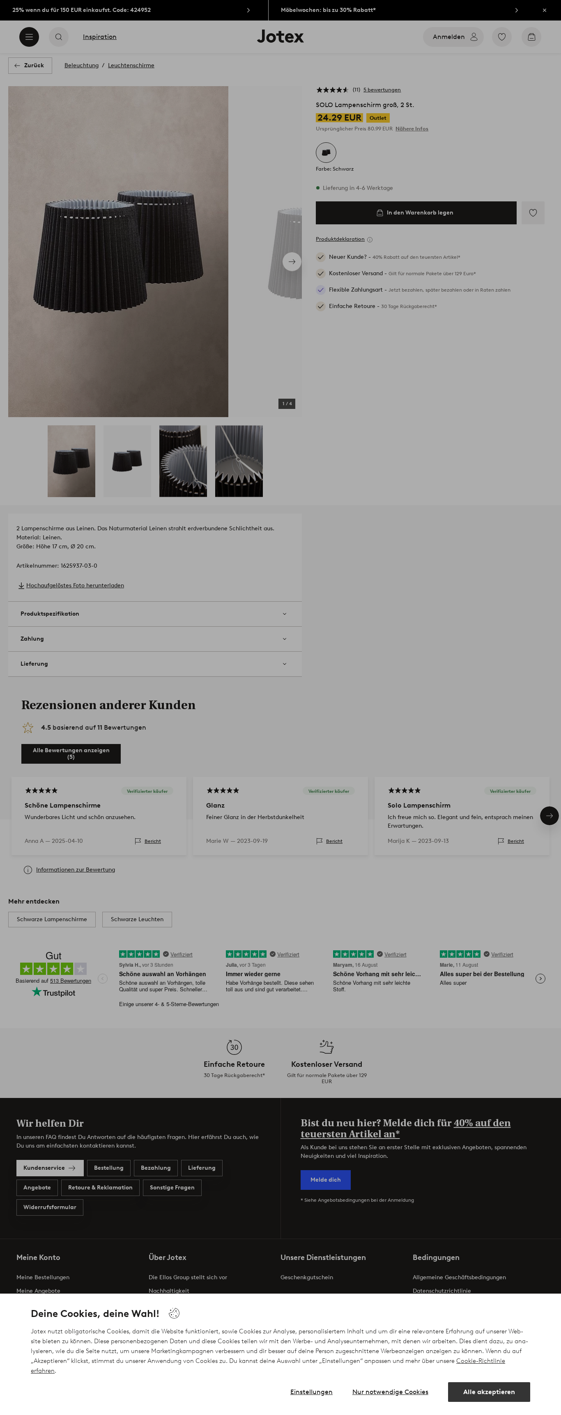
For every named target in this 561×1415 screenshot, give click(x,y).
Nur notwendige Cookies (390, 1392)
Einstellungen (311, 1392)
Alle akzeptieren (489, 1392)
